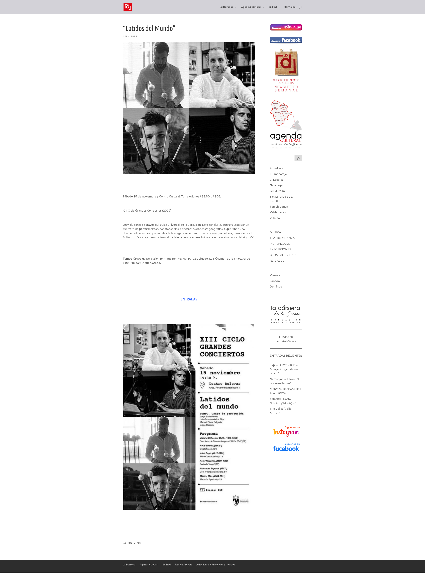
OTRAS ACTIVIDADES (284, 255)
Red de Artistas (183, 564)
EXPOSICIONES (280, 249)
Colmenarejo (278, 174)
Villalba (275, 218)
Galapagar (277, 185)
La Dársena (227, 7)
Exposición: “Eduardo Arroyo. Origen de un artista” (284, 369)
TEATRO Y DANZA (282, 238)
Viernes (275, 275)
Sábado (275, 281)
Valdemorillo (278, 212)
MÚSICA (275, 232)
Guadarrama (278, 191)
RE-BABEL (277, 260)
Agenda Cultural (251, 7)
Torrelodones (279, 206)
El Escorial (277, 179)
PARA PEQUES (280, 243)
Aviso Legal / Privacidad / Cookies (215, 564)
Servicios (290, 7)
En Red (273, 7)
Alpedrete (277, 168)
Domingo (276, 286)
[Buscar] (298, 158)
